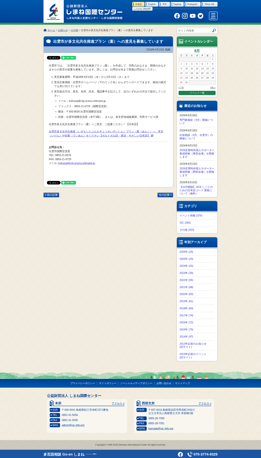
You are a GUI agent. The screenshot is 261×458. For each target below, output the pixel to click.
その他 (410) (187, 229)
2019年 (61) (186, 301)
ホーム (51, 30)
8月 (197, 51)
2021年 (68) (186, 287)
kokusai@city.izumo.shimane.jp (76, 163)
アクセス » (118, 403)
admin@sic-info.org (73, 425)
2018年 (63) (186, 308)
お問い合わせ (163, 383)
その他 (74, 30)
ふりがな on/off (142, 9)
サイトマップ (182, 383)
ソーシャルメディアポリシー (136, 383)
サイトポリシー (107, 383)
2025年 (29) (186, 258)
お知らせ (63, 30)
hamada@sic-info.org (160, 428)
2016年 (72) (186, 322)
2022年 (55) (186, 280)
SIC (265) (185, 222)
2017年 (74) (186, 315)
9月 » (213, 87)
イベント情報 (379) (191, 215)
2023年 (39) (186, 272)
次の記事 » (165, 194)
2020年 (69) (186, 294)
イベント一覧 (197, 92)
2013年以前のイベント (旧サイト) (193, 355)
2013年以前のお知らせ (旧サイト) (193, 345)
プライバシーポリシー (82, 383)
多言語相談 (64, 454)
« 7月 (181, 87)
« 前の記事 (51, 194)
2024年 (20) (186, 265)
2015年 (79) (186, 329)
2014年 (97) (186, 336)
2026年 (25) (186, 251)
